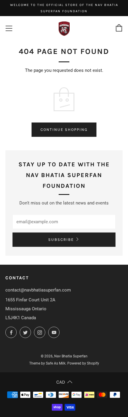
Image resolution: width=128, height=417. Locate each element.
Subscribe (61, 239)
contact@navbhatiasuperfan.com (38, 290)
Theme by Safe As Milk (47, 363)
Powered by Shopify (83, 363)
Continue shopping (64, 129)
